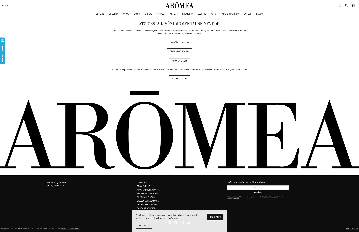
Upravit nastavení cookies (70, 229)
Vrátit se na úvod (179, 61)
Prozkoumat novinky (179, 51)
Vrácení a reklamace (148, 201)
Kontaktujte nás (179, 78)
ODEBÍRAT (258, 192)
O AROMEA (142, 182)
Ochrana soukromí (147, 208)
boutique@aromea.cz (58, 182)
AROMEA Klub (143, 186)
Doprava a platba (146, 197)
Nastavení (144, 225)
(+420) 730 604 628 (55, 185)
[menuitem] (100, 14)
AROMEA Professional (148, 190)
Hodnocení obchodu (147, 193)
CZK (4, 5)
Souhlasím (215, 217)
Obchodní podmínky (147, 204)
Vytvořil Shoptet (352, 229)
